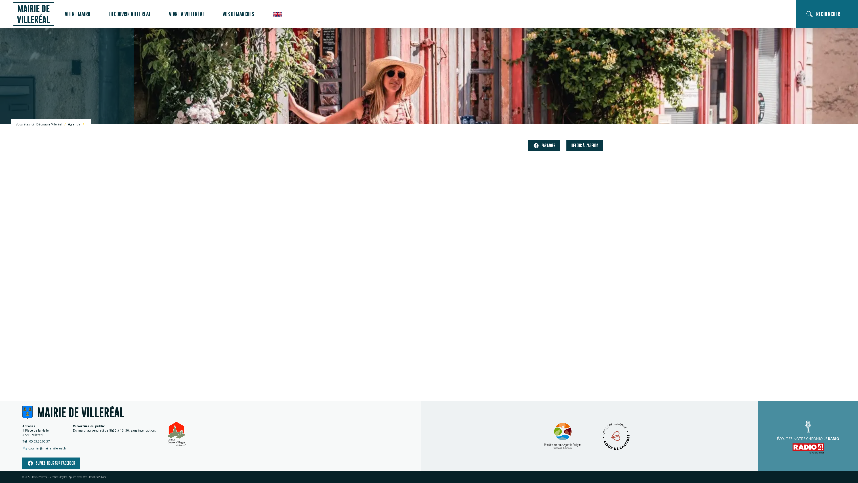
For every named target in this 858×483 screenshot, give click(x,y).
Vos (238, 14)
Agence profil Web (78, 477)
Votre (78, 14)
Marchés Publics (97, 477)
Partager (548, 145)
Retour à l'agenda (584, 145)
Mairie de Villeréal (33, 14)
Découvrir (130, 14)
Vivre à (187, 14)
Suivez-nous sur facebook (55, 463)
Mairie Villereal (40, 477)
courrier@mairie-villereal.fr (47, 448)
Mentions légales (58, 477)
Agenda (74, 124)
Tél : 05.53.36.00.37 (36, 441)
